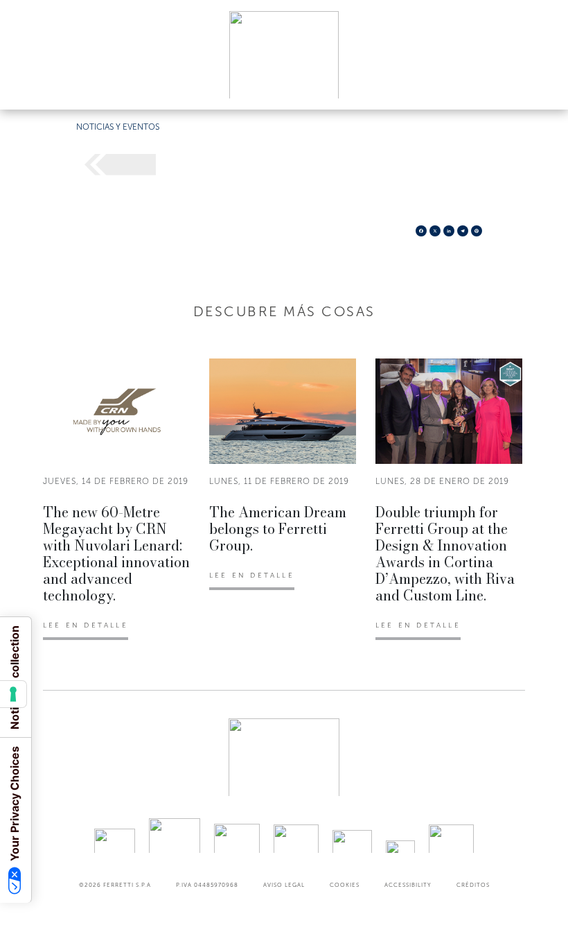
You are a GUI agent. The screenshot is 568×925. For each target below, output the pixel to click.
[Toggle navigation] (542, 85)
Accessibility (408, 884)
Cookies (345, 884)
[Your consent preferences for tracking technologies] (13, 694)
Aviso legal (284, 884)
